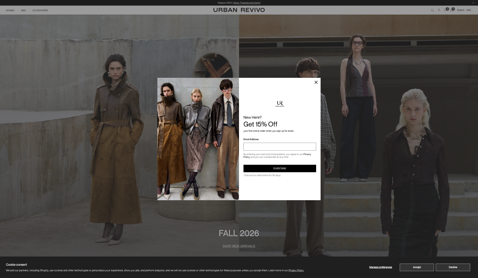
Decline (453, 267)
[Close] (316, 82)
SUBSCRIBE (279, 168)
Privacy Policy (296, 270)
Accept (417, 267)
